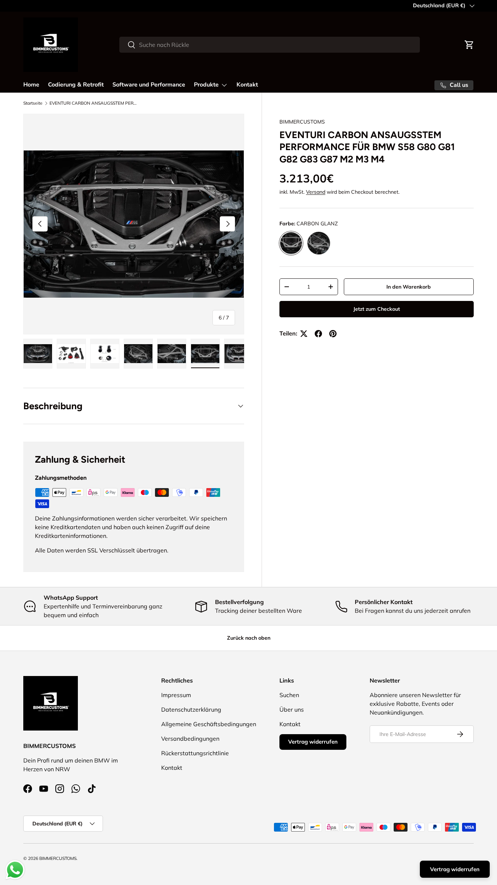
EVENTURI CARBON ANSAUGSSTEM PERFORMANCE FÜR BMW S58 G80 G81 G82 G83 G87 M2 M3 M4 (93, 103)
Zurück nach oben (248, 638)
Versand (315, 192)
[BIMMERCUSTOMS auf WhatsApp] (76, 789)
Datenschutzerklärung (191, 709)
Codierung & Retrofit (76, 85)
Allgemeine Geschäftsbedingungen (208, 724)
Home (31, 85)
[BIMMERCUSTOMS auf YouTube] (44, 789)
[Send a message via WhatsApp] (15, 869)
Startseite (33, 103)
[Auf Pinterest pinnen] (333, 333)
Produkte (206, 85)
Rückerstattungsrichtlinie (195, 753)
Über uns (291, 709)
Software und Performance (148, 85)
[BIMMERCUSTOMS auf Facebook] (28, 789)
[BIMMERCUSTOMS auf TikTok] (92, 789)
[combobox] (269, 45)
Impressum (176, 695)
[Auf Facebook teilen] (318, 333)
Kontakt (247, 85)
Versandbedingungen (190, 738)
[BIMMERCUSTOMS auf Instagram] (60, 789)
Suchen (289, 695)
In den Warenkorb (408, 286)
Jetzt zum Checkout (376, 309)
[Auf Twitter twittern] (304, 333)
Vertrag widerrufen (313, 741)
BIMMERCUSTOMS (302, 121)
